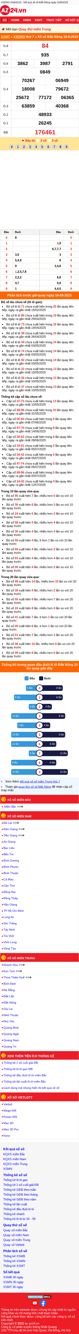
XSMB (15, 20)
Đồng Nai (9, 892)
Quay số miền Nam (16, 1235)
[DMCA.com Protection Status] (39, 1298)
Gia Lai (8, 1008)
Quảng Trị (9, 1046)
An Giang (9, 841)
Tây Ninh (9, 929)
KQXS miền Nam (14, 1159)
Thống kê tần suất (15, 1204)
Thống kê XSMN (14, 1261)
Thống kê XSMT (14, 1266)
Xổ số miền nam (19, 816)
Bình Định (9, 983)
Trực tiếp (54, 20)
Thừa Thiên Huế (14, 977)
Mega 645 (9, 1110)
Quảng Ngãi (11, 1034)
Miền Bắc (10, 806)
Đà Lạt (7, 822)
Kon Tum (9, 971)
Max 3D (8, 1123)
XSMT (39, 20)
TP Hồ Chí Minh (13, 910)
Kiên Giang (10, 829)
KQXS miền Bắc (14, 1154)
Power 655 (10, 1116)
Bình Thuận (10, 873)
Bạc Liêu (9, 848)
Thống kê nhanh (14, 1214)
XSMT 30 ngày (13, 1287)
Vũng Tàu (9, 948)
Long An (8, 917)
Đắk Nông (9, 1002)
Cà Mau (8, 879)
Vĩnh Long (10, 942)
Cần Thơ (9, 885)
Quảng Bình (11, 1027)
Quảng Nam (11, 1040)
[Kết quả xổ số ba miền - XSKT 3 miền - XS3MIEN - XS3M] (13, 10)
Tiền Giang (10, 835)
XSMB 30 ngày (13, 1277)
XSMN (27, 20)
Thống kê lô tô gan (15, 1180)
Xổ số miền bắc (19, 800)
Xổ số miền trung (21, 958)
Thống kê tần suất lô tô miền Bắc (24, 1081)
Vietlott (7, 1104)
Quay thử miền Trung (34, 29)
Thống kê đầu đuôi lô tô (18, 1209)
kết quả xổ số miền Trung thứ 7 (40, 781)
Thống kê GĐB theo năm (19, 1199)
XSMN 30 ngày (13, 1282)
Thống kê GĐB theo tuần (19, 1189)
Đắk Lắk (8, 996)
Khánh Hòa (10, 964)
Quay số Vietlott (13, 1244)
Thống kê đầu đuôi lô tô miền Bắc (25, 1075)
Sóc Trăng (10, 923)
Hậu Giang (10, 904)
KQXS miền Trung (15, 1164)
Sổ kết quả (11, 1272)
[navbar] (4, 20)
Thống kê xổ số (15, 1175)
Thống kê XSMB (14, 1256)
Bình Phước (11, 866)
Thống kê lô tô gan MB (18, 1069)
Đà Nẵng (9, 990)
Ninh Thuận (10, 1015)
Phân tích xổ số (15, 1251)
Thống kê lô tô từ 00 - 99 (19, 1219)
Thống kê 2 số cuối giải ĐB (20, 1062)
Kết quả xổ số (14, 1149)
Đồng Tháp (10, 898)
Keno (6, 1135)
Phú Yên (8, 1021)
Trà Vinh (8, 935)
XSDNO (19, 36)
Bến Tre (8, 854)
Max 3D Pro (11, 1129)
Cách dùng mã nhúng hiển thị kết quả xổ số (31, 1087)
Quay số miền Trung (16, 1240)
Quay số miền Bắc (15, 1230)
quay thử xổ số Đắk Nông (34, 786)
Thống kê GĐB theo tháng (20, 1194)
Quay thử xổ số (15, 1225)
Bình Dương (11, 860)
